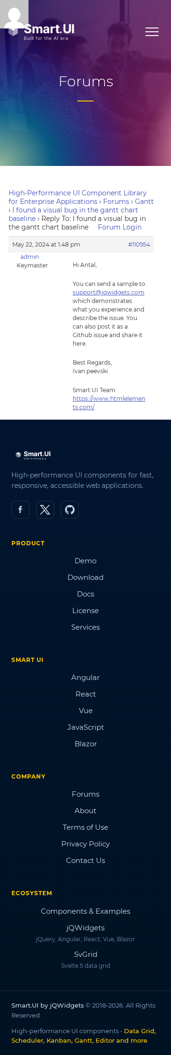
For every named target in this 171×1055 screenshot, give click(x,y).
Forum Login (120, 227)
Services (85, 627)
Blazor (86, 743)
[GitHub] (70, 510)
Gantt (144, 201)
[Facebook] (20, 510)
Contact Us (85, 860)
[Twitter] (45, 510)
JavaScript (85, 727)
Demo (85, 560)
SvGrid (85, 954)
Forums (116, 201)
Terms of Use (85, 827)
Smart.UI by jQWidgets (47, 1005)
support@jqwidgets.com (108, 292)
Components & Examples (85, 911)
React (86, 693)
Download (85, 577)
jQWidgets (85, 927)
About (85, 810)
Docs (85, 593)
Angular (85, 677)
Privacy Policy (85, 843)
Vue (86, 710)
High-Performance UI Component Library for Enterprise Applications (78, 197)
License (85, 610)
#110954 (139, 244)
